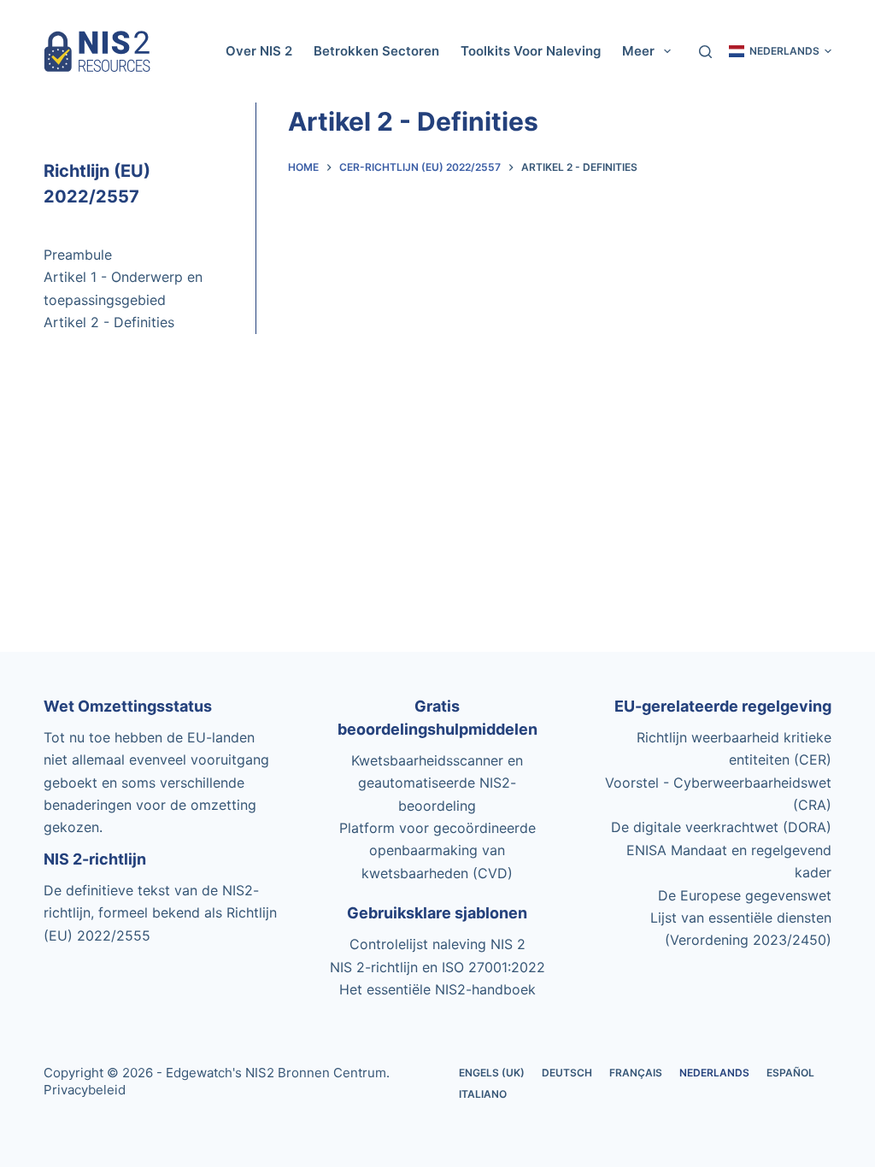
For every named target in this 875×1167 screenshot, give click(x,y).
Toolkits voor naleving (531, 51)
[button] (780, 51)
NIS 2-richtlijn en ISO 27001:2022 (437, 967)
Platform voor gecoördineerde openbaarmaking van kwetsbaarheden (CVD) (437, 850)
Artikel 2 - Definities (109, 322)
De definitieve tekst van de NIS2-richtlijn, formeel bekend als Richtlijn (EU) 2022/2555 (160, 913)
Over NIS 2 (259, 51)
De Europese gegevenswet (744, 895)
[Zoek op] (705, 51)
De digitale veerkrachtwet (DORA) (721, 827)
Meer (638, 51)
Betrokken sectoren (376, 51)
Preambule (78, 254)
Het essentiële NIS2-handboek (437, 989)
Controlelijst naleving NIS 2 (437, 944)
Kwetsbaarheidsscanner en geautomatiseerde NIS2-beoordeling (437, 783)
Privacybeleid (85, 1090)
